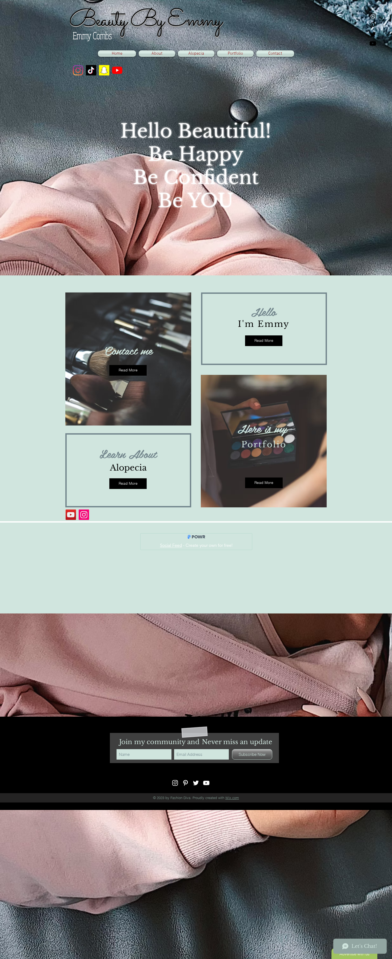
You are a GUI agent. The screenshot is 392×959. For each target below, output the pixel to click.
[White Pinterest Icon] (185, 783)
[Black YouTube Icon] (373, 43)
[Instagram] (78, 70)
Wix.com (232, 798)
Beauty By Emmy (145, 20)
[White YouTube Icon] (206, 783)
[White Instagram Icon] (175, 783)
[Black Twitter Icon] (373, 34)
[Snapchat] (104, 70)
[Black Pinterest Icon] (373, 25)
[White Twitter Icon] (196, 783)
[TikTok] (91, 70)
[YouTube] (117, 70)
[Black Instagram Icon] (373, 16)
